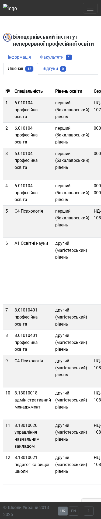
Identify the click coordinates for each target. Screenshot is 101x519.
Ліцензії (19, 68)
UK (62, 511)
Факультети (55, 57)
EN (73, 511)
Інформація (19, 57)
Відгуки (53, 68)
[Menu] (90, 8)
